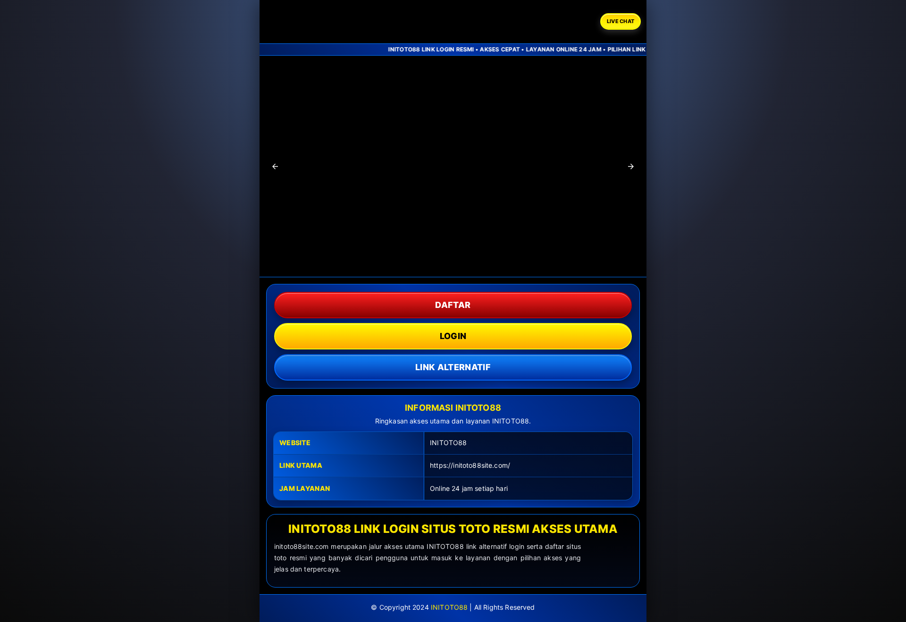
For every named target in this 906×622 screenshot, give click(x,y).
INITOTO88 (449, 607)
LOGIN (453, 336)
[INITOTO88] (319, 22)
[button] (275, 166)
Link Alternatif (453, 367)
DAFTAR (452, 305)
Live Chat (620, 21)
